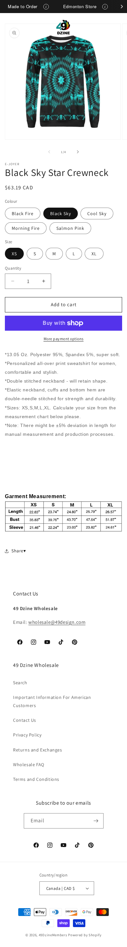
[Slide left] (49, 152)
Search (20, 683)
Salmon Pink (70, 228)
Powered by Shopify (85, 935)
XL (94, 254)
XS (14, 254)
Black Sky (60, 213)
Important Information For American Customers (52, 701)
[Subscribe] (96, 821)
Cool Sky (96, 213)
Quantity (13, 268)
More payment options (64, 338)
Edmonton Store (79, 6)
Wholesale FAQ (28, 764)
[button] (13, 27)
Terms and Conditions (36, 779)
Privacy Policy (27, 735)
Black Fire (23, 213)
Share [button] (17, 551)
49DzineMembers (53, 935)
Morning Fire (26, 228)
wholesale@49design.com (56, 622)
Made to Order (22, 6)
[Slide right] (78, 152)
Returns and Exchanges (37, 750)
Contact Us (24, 720)
